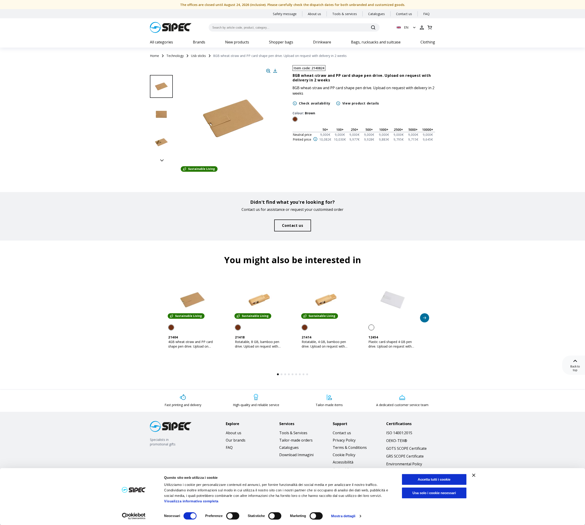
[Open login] (422, 27)
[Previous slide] (162, 70)
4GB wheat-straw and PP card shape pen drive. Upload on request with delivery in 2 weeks (191, 346)
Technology (175, 56)
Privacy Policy (344, 440)
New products (237, 42)
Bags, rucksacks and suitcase (376, 42)
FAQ (426, 14)
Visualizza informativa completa (191, 501)
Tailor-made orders (296, 440)
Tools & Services (293, 432)
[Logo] (170, 27)
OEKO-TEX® (396, 440)
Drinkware (322, 42)
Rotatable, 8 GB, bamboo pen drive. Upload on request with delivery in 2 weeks (257, 346)
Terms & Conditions (350, 447)
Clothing (427, 42)
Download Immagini (296, 454)
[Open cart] (430, 27)
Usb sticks (198, 56)
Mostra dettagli (343, 516)
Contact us (404, 14)
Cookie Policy (344, 454)
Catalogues (376, 14)
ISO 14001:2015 (399, 432)
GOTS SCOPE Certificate (406, 448)
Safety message (285, 14)
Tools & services (344, 14)
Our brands (235, 440)
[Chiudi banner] (473, 475)
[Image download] (275, 71)
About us (314, 14)
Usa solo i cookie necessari (434, 493)
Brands (199, 42)
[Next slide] (162, 160)
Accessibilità (343, 462)
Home (154, 56)
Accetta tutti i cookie (434, 479)
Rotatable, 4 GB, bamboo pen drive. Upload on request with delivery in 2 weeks (324, 346)
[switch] (232, 516)
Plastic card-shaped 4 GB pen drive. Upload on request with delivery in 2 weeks (390, 346)
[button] (407, 27)
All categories (161, 42)
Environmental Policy (404, 463)
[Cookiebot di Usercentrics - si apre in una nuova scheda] (134, 516)
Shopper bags (281, 42)
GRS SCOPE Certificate (405, 456)
